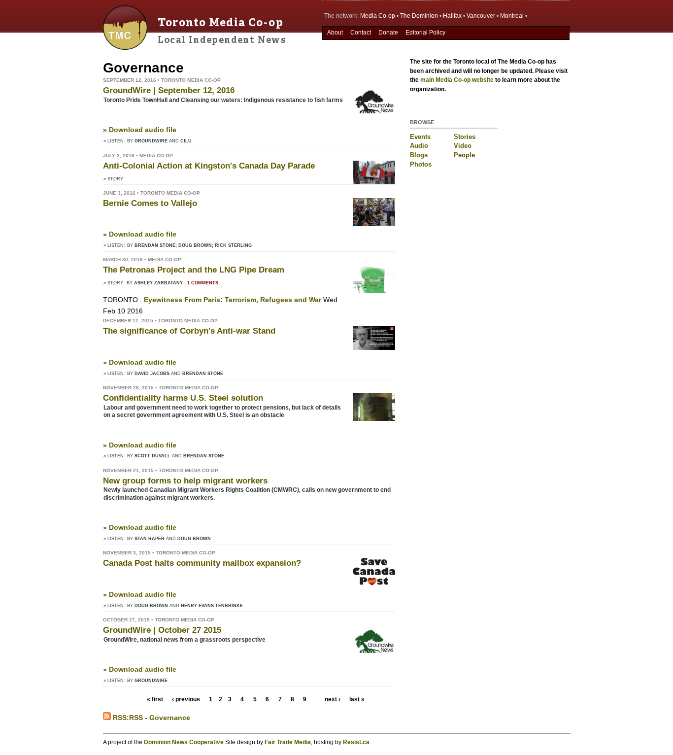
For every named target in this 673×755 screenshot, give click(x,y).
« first (155, 699)
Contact (360, 32)
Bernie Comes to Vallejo (150, 203)
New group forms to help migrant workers (185, 480)
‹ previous (186, 699)
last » (357, 699)
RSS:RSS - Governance (150, 717)
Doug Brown (194, 538)
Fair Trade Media (288, 742)
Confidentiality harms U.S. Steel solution (183, 398)
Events (420, 136)
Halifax (452, 15)
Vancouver (481, 15)
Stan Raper (150, 538)
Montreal (512, 15)
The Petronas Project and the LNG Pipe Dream (193, 270)
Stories (464, 136)
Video (462, 145)
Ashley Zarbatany (158, 282)
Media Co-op (377, 15)
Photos (421, 164)
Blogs (419, 155)
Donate (388, 32)
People (464, 155)
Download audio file (142, 130)
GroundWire (151, 140)
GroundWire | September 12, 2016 (169, 90)
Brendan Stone (202, 373)
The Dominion (419, 15)
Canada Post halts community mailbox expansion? (202, 563)
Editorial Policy (425, 32)
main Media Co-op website (457, 79)
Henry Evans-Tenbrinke (212, 605)
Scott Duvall (152, 455)
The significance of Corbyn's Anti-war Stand (189, 331)
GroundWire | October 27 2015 (162, 630)
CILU (186, 140)
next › (332, 699)
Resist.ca (356, 742)
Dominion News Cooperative (184, 742)
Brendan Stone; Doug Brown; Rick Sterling (193, 245)
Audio (419, 145)
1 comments (202, 282)
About (335, 32)
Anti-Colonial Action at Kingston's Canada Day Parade (209, 166)
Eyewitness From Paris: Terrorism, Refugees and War (232, 300)
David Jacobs (152, 373)
